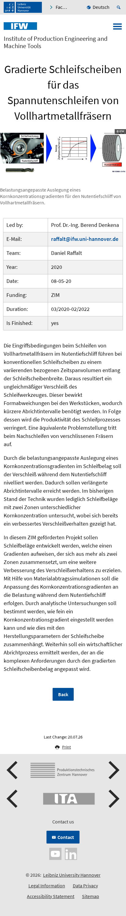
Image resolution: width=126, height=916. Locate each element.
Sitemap (90, 896)
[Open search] (119, 7)
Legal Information (46, 886)
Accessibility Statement (50, 896)
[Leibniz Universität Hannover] (23, 7)
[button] (13, 770)
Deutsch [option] (101, 7)
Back (63, 694)
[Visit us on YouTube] (55, 853)
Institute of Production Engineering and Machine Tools (56, 42)
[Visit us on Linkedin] (71, 853)
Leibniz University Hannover (72, 875)
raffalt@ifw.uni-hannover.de (84, 238)
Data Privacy (85, 886)
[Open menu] (117, 28)
